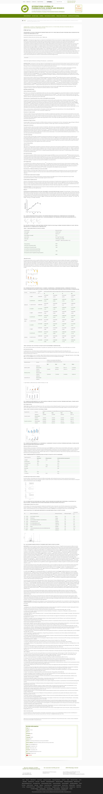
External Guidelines (65, 783)
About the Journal (31, 781)
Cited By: (28, 735)
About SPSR (43, 781)
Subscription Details (64, 788)
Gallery (68, 779)
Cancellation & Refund (34, 788)
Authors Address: (29, 742)
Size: (27, 731)
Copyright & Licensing (55, 786)
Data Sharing (78, 785)
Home (24, 20)
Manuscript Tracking (74, 779)
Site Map (71, 788)
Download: (28, 733)
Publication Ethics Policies (30, 786)
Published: (28, 753)
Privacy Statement (57, 788)
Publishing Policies (39, 786)
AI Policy (23, 786)
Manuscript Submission (56, 779)
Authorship (36, 785)
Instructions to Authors (47, 779)
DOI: (27, 751)
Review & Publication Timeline (46, 783)
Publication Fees (72, 786)
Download (30, 755)
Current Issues (39, 779)
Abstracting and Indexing (68, 781)
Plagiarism (41, 785)
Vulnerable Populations (74, 783)
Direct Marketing (50, 788)
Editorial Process (77, 781)
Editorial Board (33, 779)
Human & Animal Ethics (57, 783)
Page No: (28, 729)
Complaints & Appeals (57, 785)
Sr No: (27, 728)
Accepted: (28, 749)
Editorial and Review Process (27, 783)
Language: (28, 737)
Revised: (27, 747)
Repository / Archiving (64, 786)
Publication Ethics (72, 785)
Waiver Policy (78, 786)
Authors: (28, 740)
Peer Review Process (36, 783)
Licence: (27, 738)
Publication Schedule (59, 781)
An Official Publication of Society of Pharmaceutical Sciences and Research (48, 11)
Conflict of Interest (30, 785)
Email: (27, 744)
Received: (28, 746)
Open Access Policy (47, 786)
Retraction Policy (65, 785)
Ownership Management (50, 781)
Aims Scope (37, 781)
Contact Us (63, 779)
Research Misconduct (48, 785)
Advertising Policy (43, 788)
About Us (27, 779)
